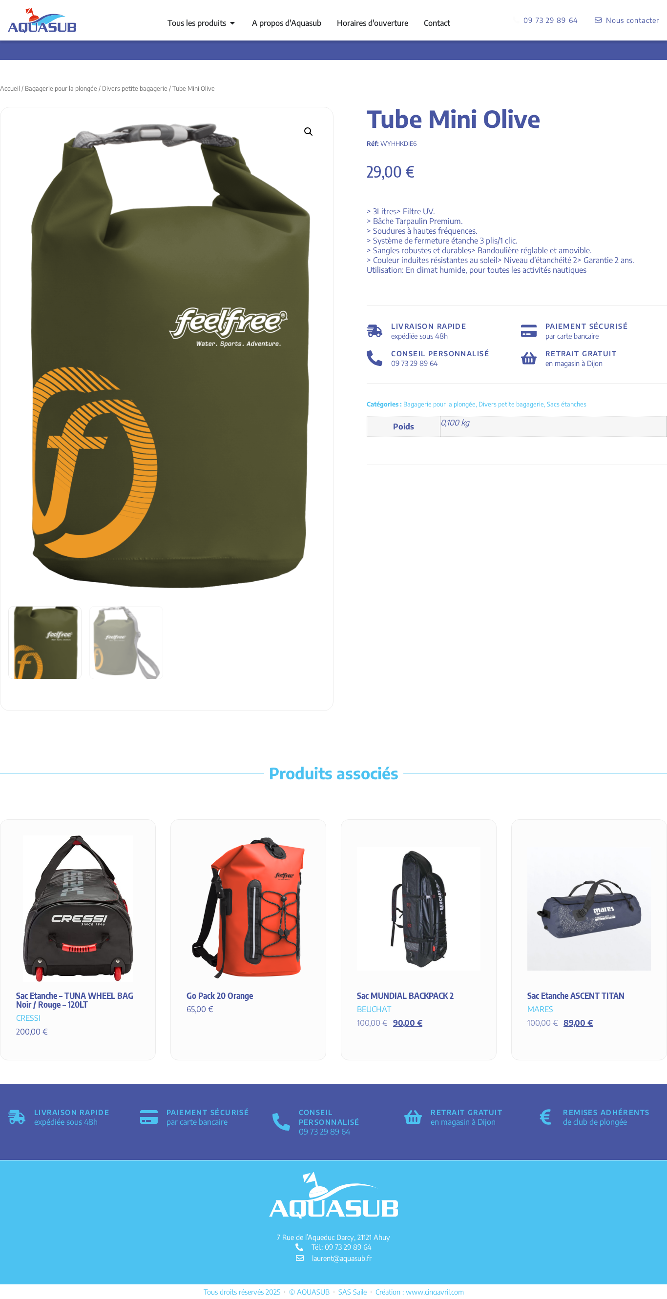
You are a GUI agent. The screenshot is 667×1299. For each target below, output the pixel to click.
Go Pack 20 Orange (220, 995)
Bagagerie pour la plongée (61, 88)
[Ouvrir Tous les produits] (232, 23)
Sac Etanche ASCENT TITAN (576, 995)
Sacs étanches (566, 404)
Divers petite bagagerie (134, 88)
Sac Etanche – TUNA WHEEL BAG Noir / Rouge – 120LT (74, 1000)
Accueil (10, 88)
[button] (308, 132)
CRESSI (28, 1018)
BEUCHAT (374, 1009)
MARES (540, 1009)
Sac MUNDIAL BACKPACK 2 (405, 995)
